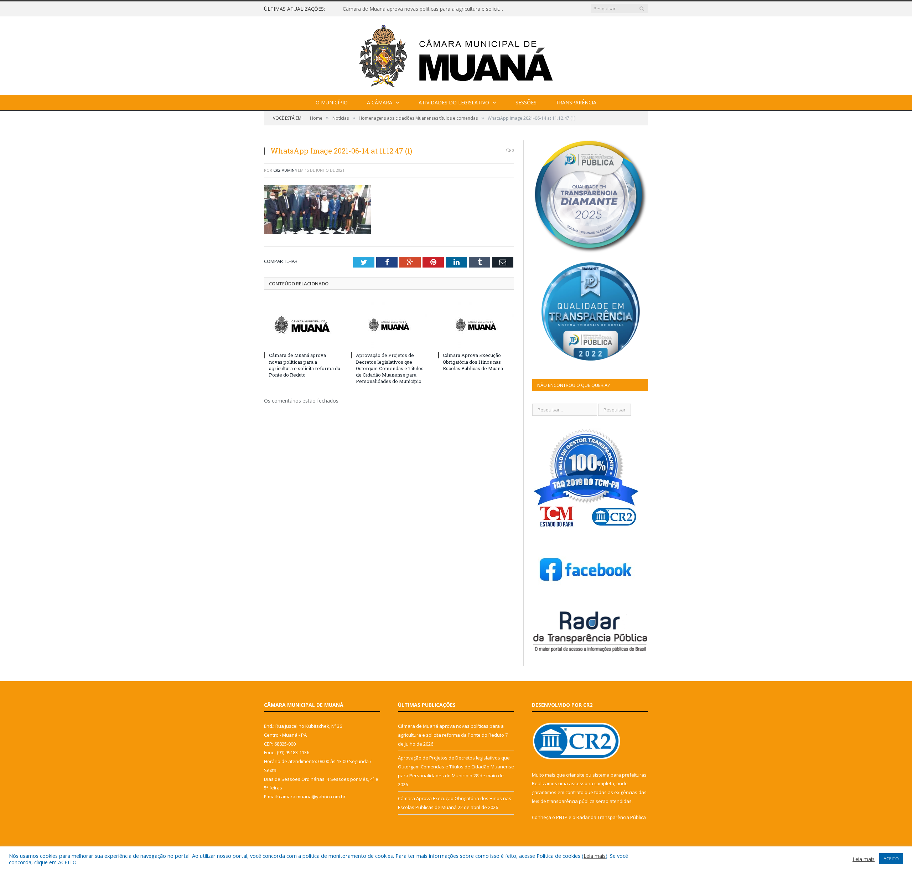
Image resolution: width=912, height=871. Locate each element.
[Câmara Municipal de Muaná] (456, 54)
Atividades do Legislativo (454, 102)
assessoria (581, 783)
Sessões (526, 102)
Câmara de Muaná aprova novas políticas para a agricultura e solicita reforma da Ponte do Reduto (304, 365)
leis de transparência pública (563, 801)
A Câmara (379, 102)
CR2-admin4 (285, 170)
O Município (332, 102)
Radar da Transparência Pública (611, 817)
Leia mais (595, 855)
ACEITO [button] (891, 858)
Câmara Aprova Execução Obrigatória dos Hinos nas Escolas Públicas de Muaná (473, 361)
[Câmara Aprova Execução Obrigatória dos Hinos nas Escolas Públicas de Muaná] (476, 324)
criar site (575, 775)
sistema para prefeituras (619, 775)
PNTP (562, 817)
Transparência (576, 102)
